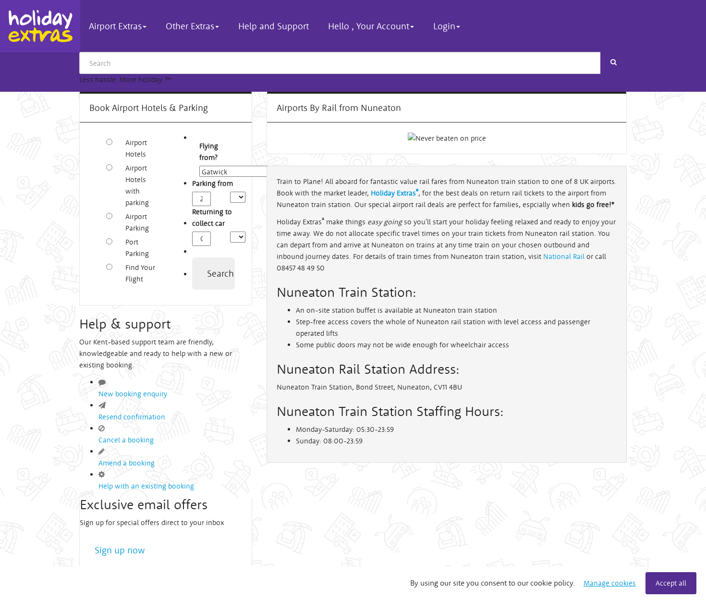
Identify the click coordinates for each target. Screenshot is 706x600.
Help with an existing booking (146, 485)
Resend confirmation (131, 416)
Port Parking (137, 247)
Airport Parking (137, 222)
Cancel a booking (126, 439)
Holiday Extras (40, 26)
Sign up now (120, 550)
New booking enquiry (132, 393)
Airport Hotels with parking (137, 185)
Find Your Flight (140, 273)
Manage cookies (610, 583)
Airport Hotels (136, 148)
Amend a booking (126, 462)
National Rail (564, 256)
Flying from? (204, 151)
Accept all (671, 583)
